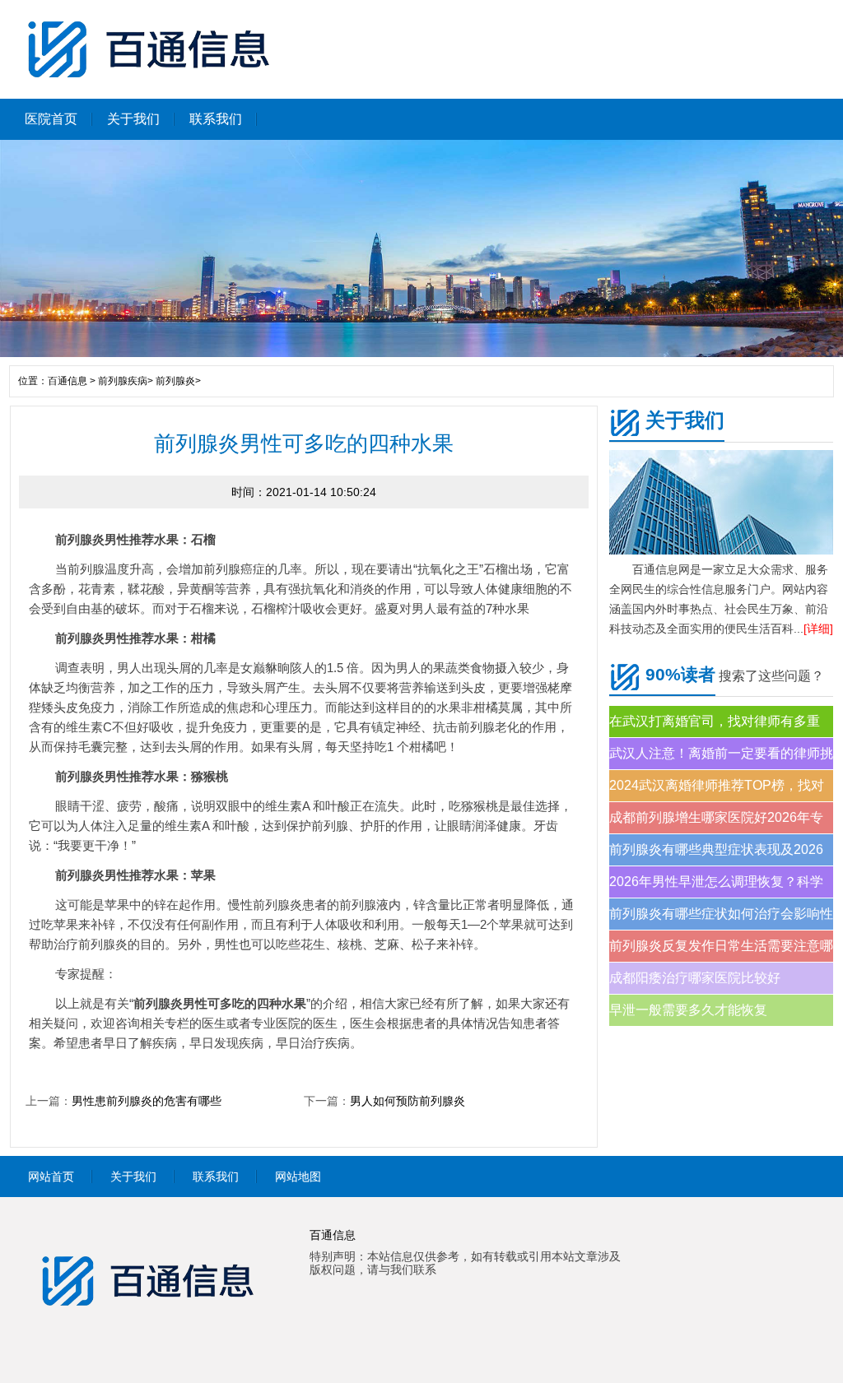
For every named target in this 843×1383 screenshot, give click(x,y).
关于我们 (133, 119)
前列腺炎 (175, 381)
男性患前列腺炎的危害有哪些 (146, 1100)
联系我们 (215, 119)
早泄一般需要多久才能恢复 (688, 1010)
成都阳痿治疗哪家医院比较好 (694, 978)
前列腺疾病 (122, 381)
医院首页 (51, 119)
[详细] (818, 628)
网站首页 (51, 1176)
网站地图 (298, 1176)
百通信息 (67, 381)
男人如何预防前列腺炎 (407, 1100)
